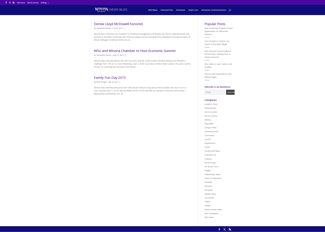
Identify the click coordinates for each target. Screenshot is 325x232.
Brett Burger (101, 82)
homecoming (210, 162)
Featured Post (167, 10)
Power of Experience (213, 178)
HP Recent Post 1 (212, 166)
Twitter (207, 201)
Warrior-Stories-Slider (213, 209)
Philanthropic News (212, 174)
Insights (208, 170)
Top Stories (209, 198)
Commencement (211, 131)
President (208, 182)
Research (208, 186)
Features (208, 159)
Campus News (210, 127)
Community (209, 135)
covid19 (208, 139)
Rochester (180, 10)
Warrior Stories (32, 3)
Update (207, 205)
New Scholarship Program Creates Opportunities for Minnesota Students (219, 31)
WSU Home (21, 3)
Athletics (208, 120)
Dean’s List (193, 10)
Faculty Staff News (212, 151)
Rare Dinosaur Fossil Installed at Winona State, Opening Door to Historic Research (218, 54)
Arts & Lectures (211, 112)
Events (207, 147)
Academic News (211, 104)
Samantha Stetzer (103, 28)
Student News (210, 194)
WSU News (152, 10)
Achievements (210, 108)
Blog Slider (209, 123)
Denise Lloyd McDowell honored (118, 24)
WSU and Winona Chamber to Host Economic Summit (135, 50)
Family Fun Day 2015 (110, 77)
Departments (210, 143)
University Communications (213, 10)
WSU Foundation (211, 213)
